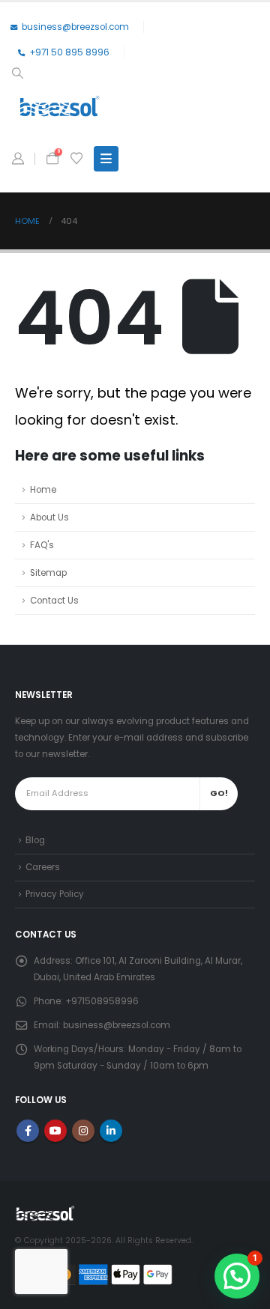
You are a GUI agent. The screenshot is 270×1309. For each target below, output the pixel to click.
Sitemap (48, 573)
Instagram (83, 1131)
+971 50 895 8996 (69, 52)
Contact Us (54, 601)
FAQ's (42, 545)
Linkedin (111, 1131)
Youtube (55, 1131)
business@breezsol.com (75, 27)
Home (43, 490)
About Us (49, 517)
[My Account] (17, 159)
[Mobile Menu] (106, 158)
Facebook (27, 1131)
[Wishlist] (76, 159)
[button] (17, 73)
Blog (35, 840)
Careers (43, 867)
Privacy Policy (55, 894)
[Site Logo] (59, 105)
